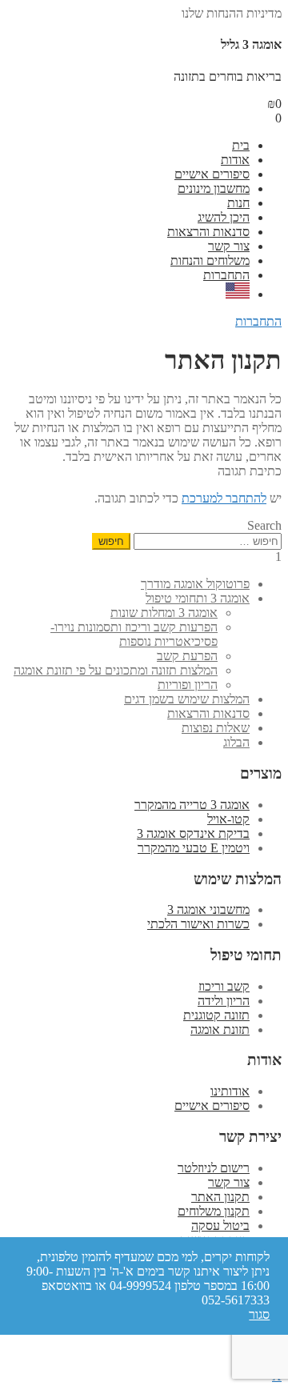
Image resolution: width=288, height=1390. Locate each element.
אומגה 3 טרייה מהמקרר (192, 804)
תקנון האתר (220, 1197)
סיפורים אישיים (212, 174)
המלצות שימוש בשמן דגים (187, 699)
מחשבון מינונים (214, 188)
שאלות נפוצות (216, 728)
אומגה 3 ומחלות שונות (164, 612)
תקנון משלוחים (214, 1211)
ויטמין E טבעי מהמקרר (194, 848)
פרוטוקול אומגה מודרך (195, 584)
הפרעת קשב (187, 656)
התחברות (226, 275)
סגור (259, 1314)
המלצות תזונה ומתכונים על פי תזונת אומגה (116, 670)
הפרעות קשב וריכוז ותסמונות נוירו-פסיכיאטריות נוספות (134, 634)
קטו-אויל (228, 819)
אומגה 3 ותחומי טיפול (198, 598)
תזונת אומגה (220, 1029)
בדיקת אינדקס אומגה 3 (193, 833)
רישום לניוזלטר (214, 1168)
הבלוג (236, 742)
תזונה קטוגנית (216, 1015)
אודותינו (230, 1091)
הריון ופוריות (188, 684)
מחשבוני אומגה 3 (208, 909)
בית (241, 145)
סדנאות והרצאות (208, 231)
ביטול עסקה (220, 1225)
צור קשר (229, 246)
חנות (238, 203)
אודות (235, 159)
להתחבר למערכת (224, 498)
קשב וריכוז (224, 986)
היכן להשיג (224, 217)
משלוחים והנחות (210, 260)
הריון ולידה (224, 1000)
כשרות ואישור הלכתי (198, 924)
